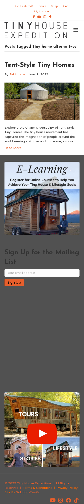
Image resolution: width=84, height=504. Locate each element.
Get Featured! (24, 6)
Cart (66, 6)
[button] (52, 500)
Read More (12, 148)
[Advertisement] (42, 339)
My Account (42, 11)
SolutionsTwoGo (28, 492)
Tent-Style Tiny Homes (39, 65)
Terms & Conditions (37, 488)
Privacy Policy (67, 488)
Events (42, 6)
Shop (54, 6)
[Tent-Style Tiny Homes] (42, 101)
